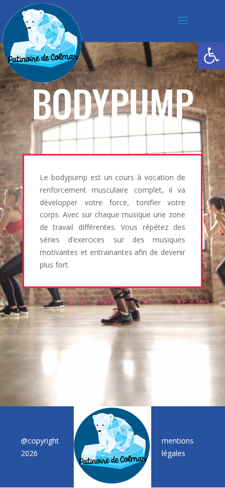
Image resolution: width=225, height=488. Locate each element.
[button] (211, 55)
